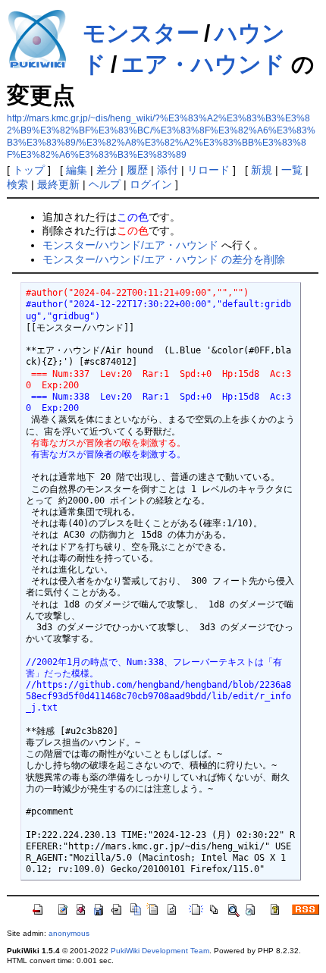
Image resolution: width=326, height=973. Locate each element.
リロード (208, 170)
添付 (167, 170)
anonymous (69, 933)
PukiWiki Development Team (160, 950)
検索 (17, 184)
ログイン (151, 184)
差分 (107, 170)
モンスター (141, 33)
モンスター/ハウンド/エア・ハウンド (130, 245)
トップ (29, 170)
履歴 (137, 170)
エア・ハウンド (203, 64)
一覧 (291, 170)
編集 (76, 170)
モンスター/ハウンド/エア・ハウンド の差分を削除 (163, 259)
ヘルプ (105, 184)
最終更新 (58, 184)
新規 (261, 170)
